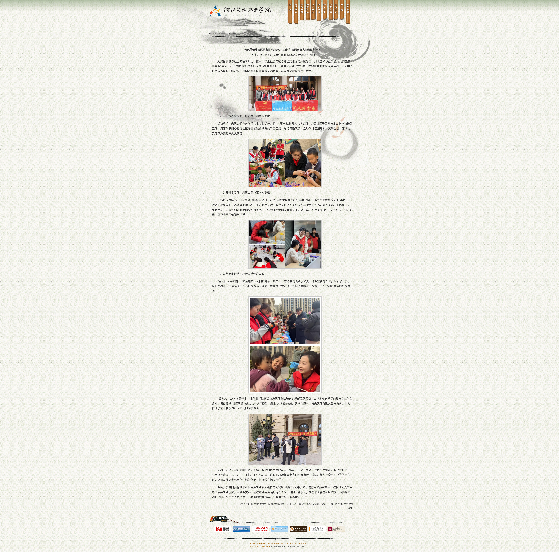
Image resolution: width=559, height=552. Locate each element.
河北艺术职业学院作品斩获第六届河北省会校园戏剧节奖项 (266, 504)
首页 (218, 34)
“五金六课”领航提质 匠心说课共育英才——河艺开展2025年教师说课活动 (325, 504)
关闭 (349, 508)
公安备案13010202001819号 (296, 547)
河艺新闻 (226, 34)
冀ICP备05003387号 (278, 547)
